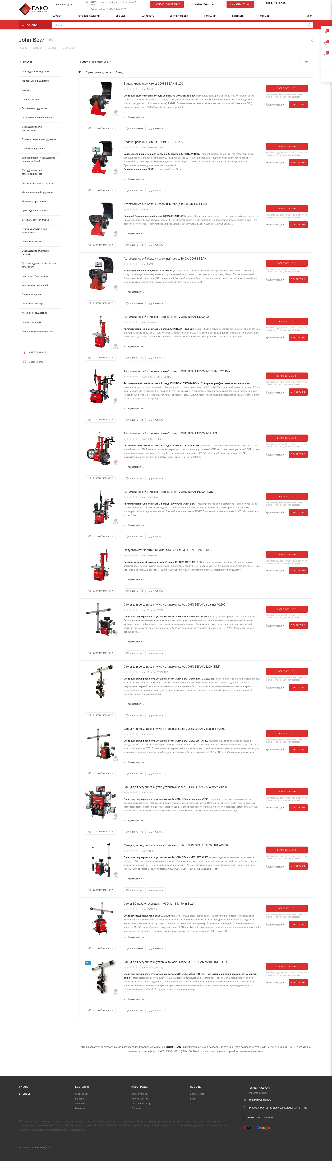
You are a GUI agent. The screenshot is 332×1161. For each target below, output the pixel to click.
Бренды (24, 1094)
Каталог (24, 1087)
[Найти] (309, 25)
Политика (136, 1108)
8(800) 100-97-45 (275, 3)
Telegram (301, 4)
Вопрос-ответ (197, 1094)
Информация (140, 1087)
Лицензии (80, 1103)
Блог (192, 1098)
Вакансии (80, 1108)
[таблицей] (312, 62)
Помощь (196, 1087)
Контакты (80, 1098)
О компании (81, 1094)
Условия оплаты (139, 1094)
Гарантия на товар (140, 1103)
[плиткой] (301, 62)
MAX (308, 4)
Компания (82, 1087)
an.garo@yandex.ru (260, 1099)
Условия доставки (140, 1098)
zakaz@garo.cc (205, 4)
